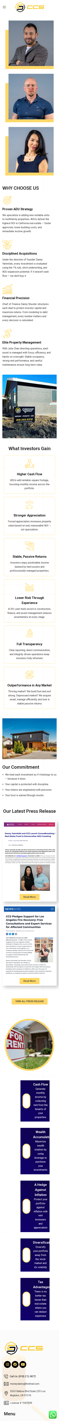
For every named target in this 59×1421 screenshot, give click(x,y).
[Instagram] (7, 1364)
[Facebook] (15, 1364)
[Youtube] (22, 1364)
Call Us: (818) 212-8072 (23, 1376)
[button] (4, 7)
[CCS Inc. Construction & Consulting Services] (29, 7)
